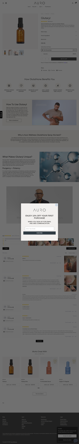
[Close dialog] (56, 205)
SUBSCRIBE (40, 232)
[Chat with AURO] (75, 440)
